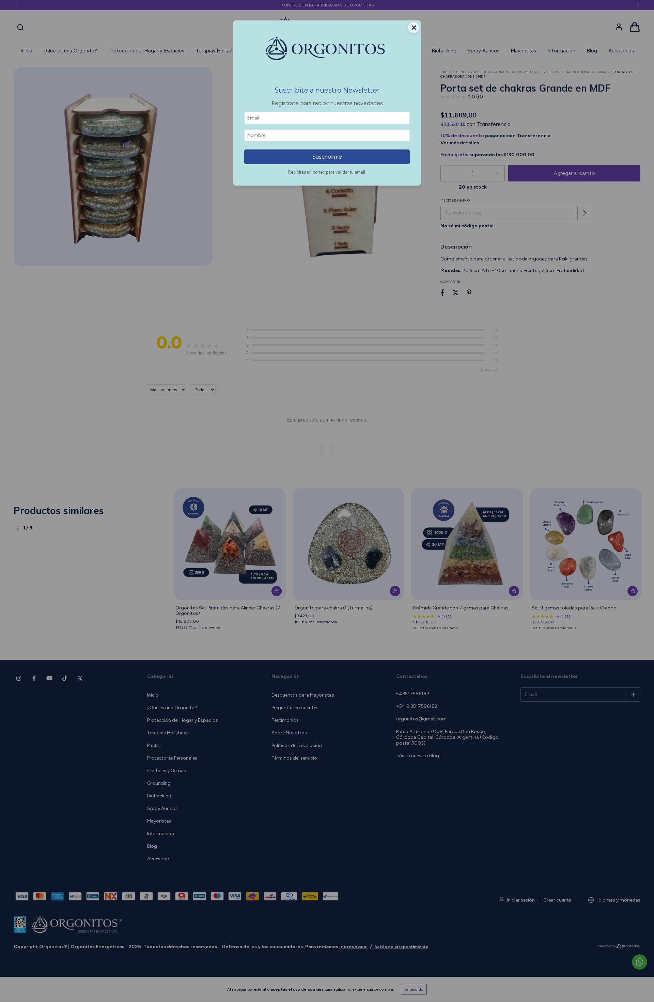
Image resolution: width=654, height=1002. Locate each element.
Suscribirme (327, 156)
